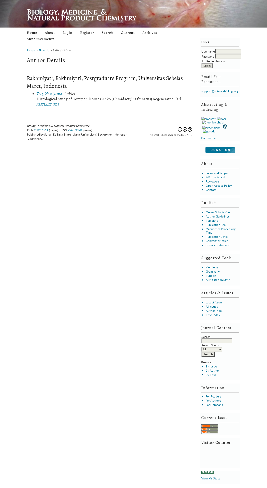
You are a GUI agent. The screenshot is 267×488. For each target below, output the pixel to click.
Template (212, 220)
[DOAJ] (221, 119)
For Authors (213, 400)
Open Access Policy (219, 185)
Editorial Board (215, 177)
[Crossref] (208, 119)
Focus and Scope (217, 173)
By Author (212, 370)
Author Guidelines (218, 216)
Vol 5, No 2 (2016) (49, 93)
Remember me (215, 61)
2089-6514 (41, 130)
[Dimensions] (210, 128)
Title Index (213, 315)
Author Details (62, 50)
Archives (149, 32)
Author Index (214, 310)
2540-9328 (75, 130)
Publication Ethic (217, 236)
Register (87, 32)
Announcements (40, 38)
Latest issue (214, 302)
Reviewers (212, 181)
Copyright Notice (217, 241)
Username (208, 51)
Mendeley (212, 267)
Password (208, 56)
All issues (212, 306)
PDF (56, 104)
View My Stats (210, 478)
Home (32, 32)
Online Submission (218, 212)
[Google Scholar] (213, 122)
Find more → (208, 138)
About (50, 32)
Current (128, 32)
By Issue (211, 366)
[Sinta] (225, 128)
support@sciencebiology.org (219, 91)
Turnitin (211, 275)
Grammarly (213, 271)
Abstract (44, 104)
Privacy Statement (218, 245)
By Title (211, 374)
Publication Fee (216, 224)
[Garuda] (208, 131)
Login (67, 32)
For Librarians (214, 404)
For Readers (213, 396)
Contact (211, 189)
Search (107, 32)
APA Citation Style (218, 280)
